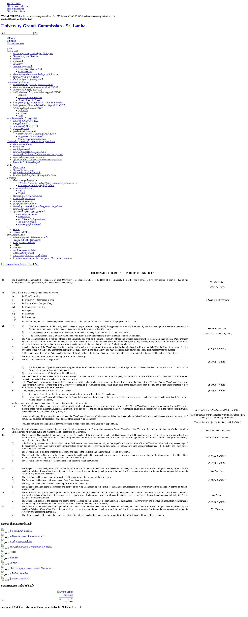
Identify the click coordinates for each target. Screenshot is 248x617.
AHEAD (14, 557)
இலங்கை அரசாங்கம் (19, 578)
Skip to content (14, 3)
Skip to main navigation (17, 6)
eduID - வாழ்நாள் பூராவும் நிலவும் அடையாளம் (31, 568)
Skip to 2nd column (16, 11)
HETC (13, 552)
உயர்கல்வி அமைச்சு (19, 573)
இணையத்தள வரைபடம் (21, 531)
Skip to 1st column (15, 8)
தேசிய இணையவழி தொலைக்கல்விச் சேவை (31, 547)
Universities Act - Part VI (20, 264)
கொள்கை (23, 16)
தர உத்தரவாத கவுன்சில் (21, 541)
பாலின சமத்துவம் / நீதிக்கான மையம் (27, 536)
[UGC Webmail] (66, 600)
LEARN (14, 562)
